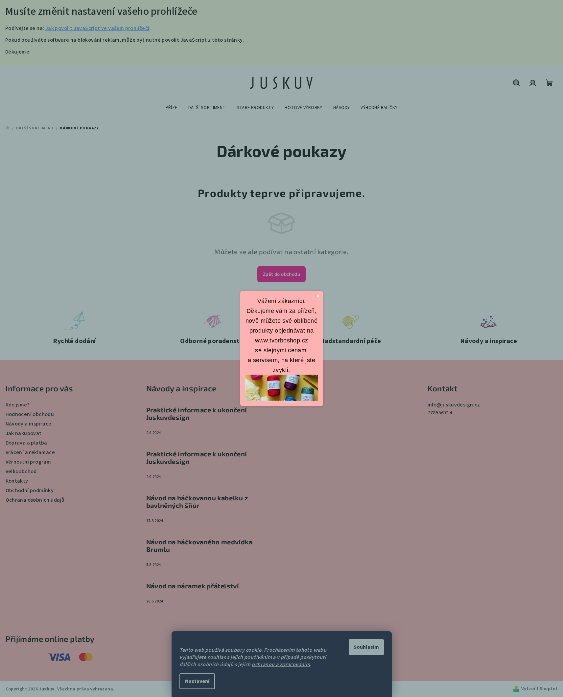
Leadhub (291, 401)
